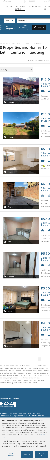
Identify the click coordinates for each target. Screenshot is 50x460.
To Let (33, 44)
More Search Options (25, 27)
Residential (25, 44)
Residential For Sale (19, 413)
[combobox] (15, 69)
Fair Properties (15, 44)
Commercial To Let (23, 416)
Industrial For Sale (38, 416)
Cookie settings (10, 454)
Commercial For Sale (7, 416)
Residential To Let (34, 413)
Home (8, 413)
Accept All (41, 454)
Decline (27, 454)
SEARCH (41, 27)
